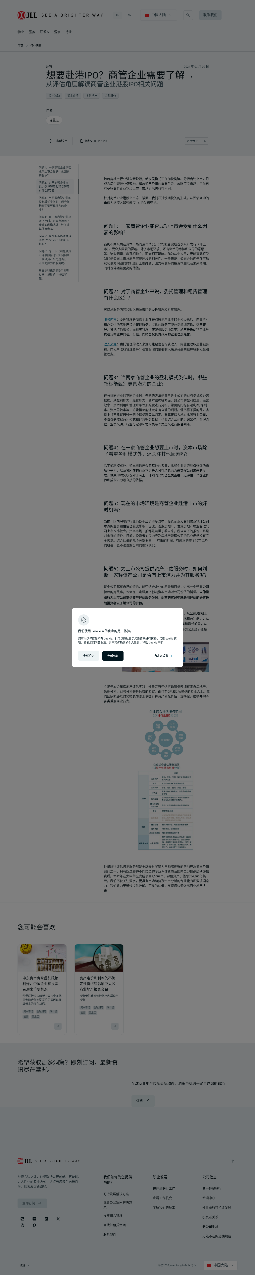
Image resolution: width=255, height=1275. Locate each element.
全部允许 (113, 656)
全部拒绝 (88, 656)
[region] (127, 637)
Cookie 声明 (156, 643)
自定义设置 (163, 655)
